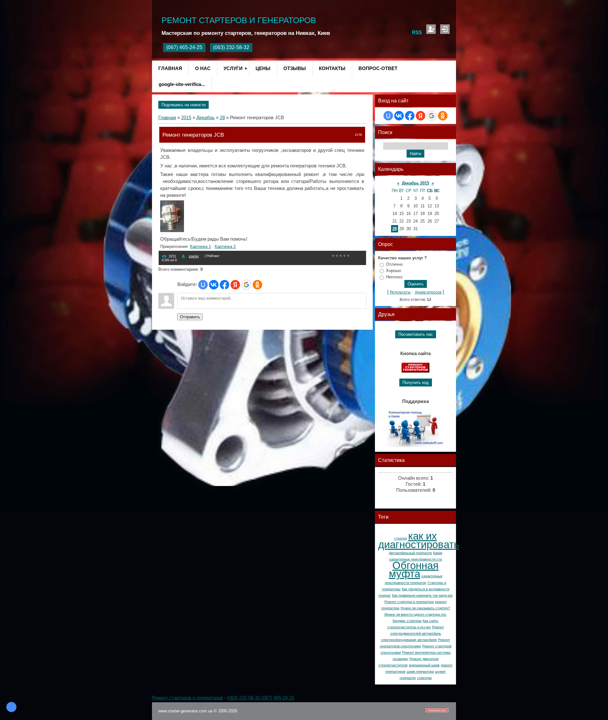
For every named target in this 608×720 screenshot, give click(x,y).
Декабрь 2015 (415, 183)
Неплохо (394, 277)
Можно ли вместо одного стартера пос (415, 614)
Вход (445, 29)
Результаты (400, 292)
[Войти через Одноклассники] (257, 284)
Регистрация (431, 29)
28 (222, 117)
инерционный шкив (424, 665)
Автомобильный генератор (410, 553)
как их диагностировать (418, 540)
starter (194, 256)
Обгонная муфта (414, 570)
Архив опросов (428, 292)
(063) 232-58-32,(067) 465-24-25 (260, 697)
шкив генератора (420, 671)
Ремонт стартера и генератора (409, 602)
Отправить (190, 317)
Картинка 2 (225, 246)
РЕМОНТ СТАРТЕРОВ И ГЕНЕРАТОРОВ (239, 20)
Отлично (394, 264)
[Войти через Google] (246, 285)
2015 (186, 117)
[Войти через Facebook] (224, 284)
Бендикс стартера (407, 621)
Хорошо (393, 270)
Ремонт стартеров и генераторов (187, 697)
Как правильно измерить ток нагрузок (422, 595)
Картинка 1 (200, 246)
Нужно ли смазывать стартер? (425, 608)
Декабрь (205, 117)
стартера (424, 678)
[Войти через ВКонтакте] (213, 284)
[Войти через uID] (203, 284)
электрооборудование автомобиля (409, 640)
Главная (167, 117)
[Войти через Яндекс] (235, 284)
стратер (400, 538)
